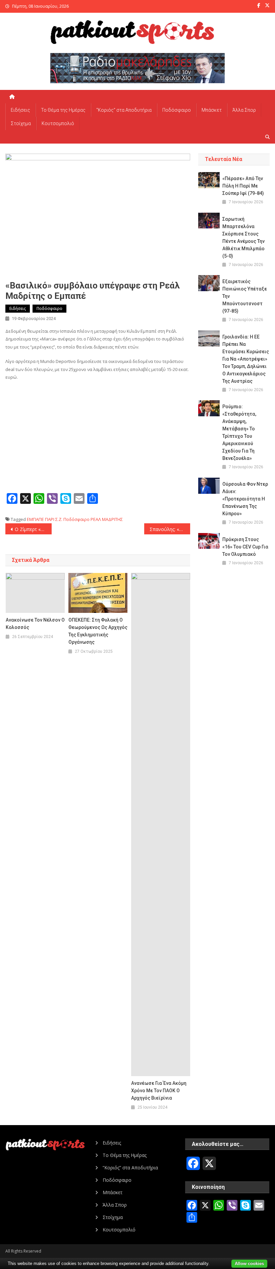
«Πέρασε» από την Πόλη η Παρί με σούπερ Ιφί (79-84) (243, 186)
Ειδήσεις (20, 110)
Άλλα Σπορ (244, 110)
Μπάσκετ (212, 110)
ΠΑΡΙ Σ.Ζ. (53, 519)
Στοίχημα (21, 123)
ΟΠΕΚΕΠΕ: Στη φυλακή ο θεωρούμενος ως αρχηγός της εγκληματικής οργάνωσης (97, 631)
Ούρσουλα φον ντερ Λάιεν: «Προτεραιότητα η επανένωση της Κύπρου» (245, 498)
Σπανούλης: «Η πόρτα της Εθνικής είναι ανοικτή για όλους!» (170, 529)
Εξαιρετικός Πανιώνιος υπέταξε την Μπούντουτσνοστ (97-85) (244, 296)
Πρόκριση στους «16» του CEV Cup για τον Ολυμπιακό (245, 547)
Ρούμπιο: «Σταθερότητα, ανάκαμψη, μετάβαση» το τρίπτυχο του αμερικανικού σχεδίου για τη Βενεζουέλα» (239, 432)
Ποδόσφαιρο (176, 110)
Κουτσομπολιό (58, 123)
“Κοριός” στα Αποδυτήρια (124, 110)
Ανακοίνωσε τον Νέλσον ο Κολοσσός (35, 623)
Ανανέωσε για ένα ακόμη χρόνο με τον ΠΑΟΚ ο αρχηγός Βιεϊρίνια (158, 1090)
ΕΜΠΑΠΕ (35, 519)
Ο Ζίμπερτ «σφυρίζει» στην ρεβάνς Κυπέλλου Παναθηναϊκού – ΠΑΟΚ (33, 529)
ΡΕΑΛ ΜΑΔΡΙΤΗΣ (107, 519)
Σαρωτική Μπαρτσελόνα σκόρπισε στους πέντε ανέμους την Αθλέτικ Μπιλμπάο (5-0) (243, 237)
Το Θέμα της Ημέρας (63, 110)
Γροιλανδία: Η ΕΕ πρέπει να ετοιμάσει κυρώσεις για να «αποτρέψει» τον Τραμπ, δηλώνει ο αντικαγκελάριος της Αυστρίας (245, 359)
